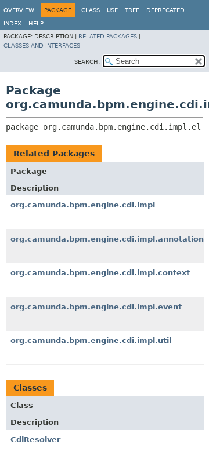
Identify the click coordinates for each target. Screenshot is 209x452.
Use (112, 10)
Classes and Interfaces (41, 45)
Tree (132, 10)
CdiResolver (35, 439)
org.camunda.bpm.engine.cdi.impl (82, 205)
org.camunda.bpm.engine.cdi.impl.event (96, 306)
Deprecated (165, 10)
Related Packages (107, 36)
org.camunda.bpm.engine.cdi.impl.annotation (107, 239)
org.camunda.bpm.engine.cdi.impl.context (100, 272)
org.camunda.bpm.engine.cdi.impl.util (90, 340)
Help (36, 23)
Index (12, 23)
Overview (18, 10)
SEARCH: (87, 62)
